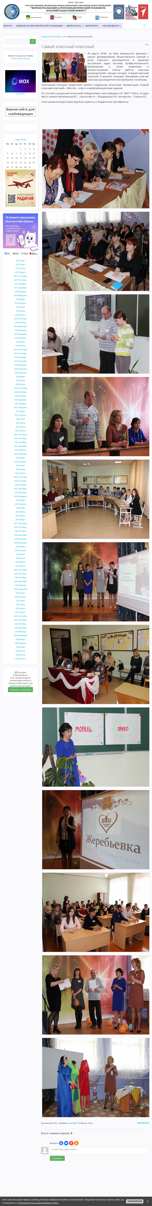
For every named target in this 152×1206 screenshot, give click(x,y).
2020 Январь (20, 365)
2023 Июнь (21, 511)
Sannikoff (72, 1123)
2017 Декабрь (20, 287)
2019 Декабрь (20, 361)
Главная (45, 36)
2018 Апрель (20, 303)
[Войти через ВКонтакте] (66, 1143)
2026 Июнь (21, 651)
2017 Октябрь (20, 280)
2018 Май (20, 307)
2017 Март (20, 260)
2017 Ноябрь (20, 283)
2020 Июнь (21, 380)
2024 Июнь (21, 558)
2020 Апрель (20, 372)
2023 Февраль (20, 496)
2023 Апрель (20, 504)
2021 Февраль (20, 407)
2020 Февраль (20, 368)
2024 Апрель (20, 550)
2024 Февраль (20, 542)
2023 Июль (20, 515)
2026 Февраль (20, 635)
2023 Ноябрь (20, 531)
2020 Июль (20, 384)
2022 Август (20, 473)
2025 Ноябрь (20, 623)
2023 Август (20, 519)
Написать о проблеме (20, 689)
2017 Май (20, 264)
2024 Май (20, 554)
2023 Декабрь (20, 535)
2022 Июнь (21, 469)
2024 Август (20, 566)
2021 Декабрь (20, 446)
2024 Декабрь (20, 581)
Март (58, 36)
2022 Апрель (20, 461)
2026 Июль (20, 654)
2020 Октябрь (20, 392)
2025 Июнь (21, 604)
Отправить (57, 1158)
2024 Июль (20, 562)
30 (25, 167)
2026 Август (20, 658)
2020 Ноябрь (20, 396)
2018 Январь (20, 291)
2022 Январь (20, 450)
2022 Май (20, 465)
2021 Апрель (20, 415)
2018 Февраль (20, 295)
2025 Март (20, 593)
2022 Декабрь (20, 488)
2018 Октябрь (20, 318)
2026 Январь (20, 631)
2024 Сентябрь (20, 569)
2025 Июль (20, 608)
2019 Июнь (21, 345)
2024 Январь (20, 538)
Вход (27, 58)
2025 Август (20, 612)
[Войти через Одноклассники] (76, 1143)
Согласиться (135, 1201)
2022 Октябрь (20, 481)
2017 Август (20, 272)
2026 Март (20, 639)
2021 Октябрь (20, 438)
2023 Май (20, 508)
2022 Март (20, 457)
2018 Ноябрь (20, 322)
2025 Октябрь (20, 620)
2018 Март (20, 299)
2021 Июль (20, 426)
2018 (52, 36)
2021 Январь (20, 403)
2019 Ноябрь (20, 357)
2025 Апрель (20, 596)
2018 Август (20, 314)
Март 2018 (20, 139)
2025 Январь (20, 585)
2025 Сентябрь (20, 616)
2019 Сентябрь (20, 349)
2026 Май (20, 647)
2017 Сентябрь (20, 276)
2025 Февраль (20, 589)
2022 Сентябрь (20, 477)
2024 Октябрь (20, 573)
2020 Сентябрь (20, 388)
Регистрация (17, 58)
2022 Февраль (20, 453)
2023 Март (20, 500)
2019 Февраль (20, 334)
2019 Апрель (20, 338)
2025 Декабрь (20, 627)
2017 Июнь (21, 268)
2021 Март (20, 411)
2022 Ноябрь (20, 484)
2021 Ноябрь (20, 442)
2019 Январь (20, 330)
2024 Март (20, 546)
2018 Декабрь (20, 326)
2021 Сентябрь (20, 434)
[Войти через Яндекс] (71, 1143)
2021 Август (20, 430)
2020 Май (20, 376)
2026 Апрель (20, 643)
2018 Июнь (21, 311)
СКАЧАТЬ (20, 93)
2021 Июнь (21, 423)
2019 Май (20, 341)
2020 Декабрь (20, 399)
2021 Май (20, 419)
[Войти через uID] (61, 1143)
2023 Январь (20, 492)
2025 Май (20, 600)
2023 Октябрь (20, 527)
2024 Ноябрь (20, 577)
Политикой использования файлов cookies (38, 1203)
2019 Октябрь (20, 353)
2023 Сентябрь (20, 523)
